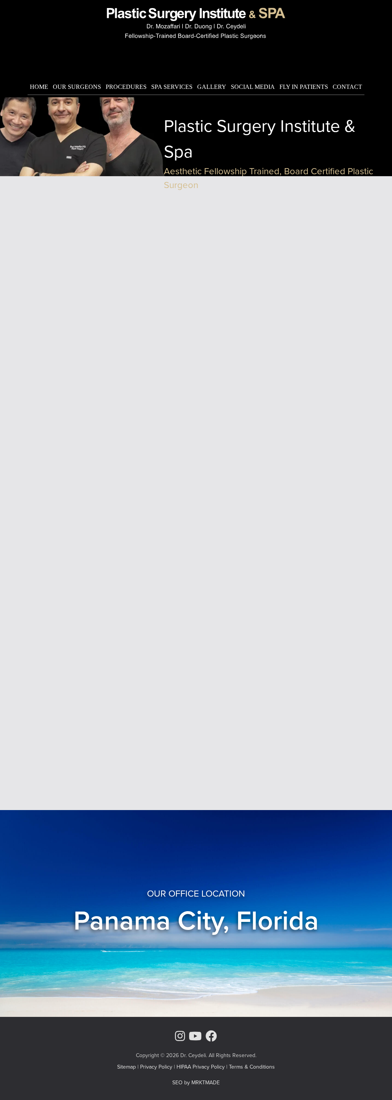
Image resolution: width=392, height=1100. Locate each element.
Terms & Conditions (252, 1067)
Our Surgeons (77, 86)
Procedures (126, 86)
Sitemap (126, 1067)
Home (39, 86)
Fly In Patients (303, 86)
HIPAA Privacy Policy (200, 1067)
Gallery (211, 86)
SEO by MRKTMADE (196, 1083)
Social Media (253, 86)
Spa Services (172, 86)
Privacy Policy (156, 1067)
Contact (347, 86)
